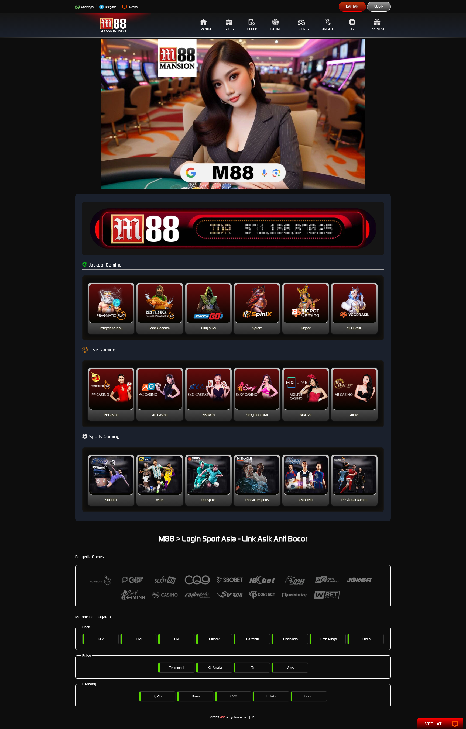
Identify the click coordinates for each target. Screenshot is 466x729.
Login (379, 6)
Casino (276, 29)
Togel (353, 29)
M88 (222, 717)
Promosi (377, 29)
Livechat (133, 7)
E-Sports (302, 29)
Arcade (328, 29)
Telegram (110, 7)
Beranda (204, 29)
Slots (229, 29)
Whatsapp (87, 7)
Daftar (352, 6)
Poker (252, 29)
